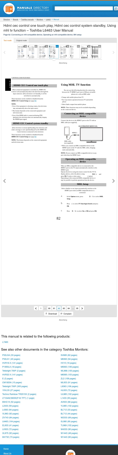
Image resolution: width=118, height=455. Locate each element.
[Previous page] (4, 181)
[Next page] (114, 181)
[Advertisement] (59, 67)
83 (64, 308)
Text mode (8, 40)
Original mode (21, 40)
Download (52, 313)
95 (77, 308)
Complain (67, 313)
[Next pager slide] (114, 52)
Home (6, 448)
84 (69, 308)
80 (49, 308)
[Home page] (9, 8)
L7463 (5, 341)
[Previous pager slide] (4, 52)
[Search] (116, 8)
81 (54, 308)
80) (35, 101)
